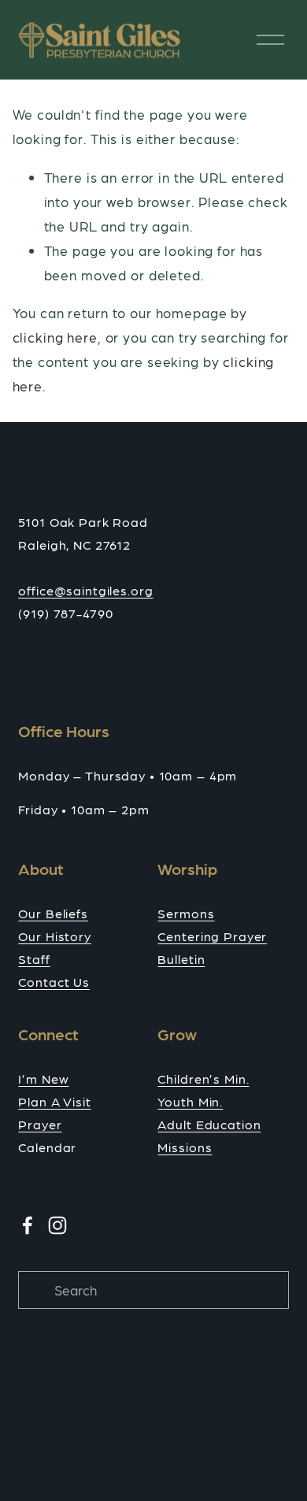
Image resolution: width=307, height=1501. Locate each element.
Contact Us (54, 981)
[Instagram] (57, 1225)
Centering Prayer (212, 936)
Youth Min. (190, 1101)
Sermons (185, 913)
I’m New (43, 1078)
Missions (184, 1147)
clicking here (55, 337)
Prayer (39, 1124)
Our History (54, 936)
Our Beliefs (52, 913)
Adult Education (209, 1124)
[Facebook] (27, 1225)
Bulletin (181, 959)
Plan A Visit (54, 1101)
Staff (34, 959)
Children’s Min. (203, 1078)
